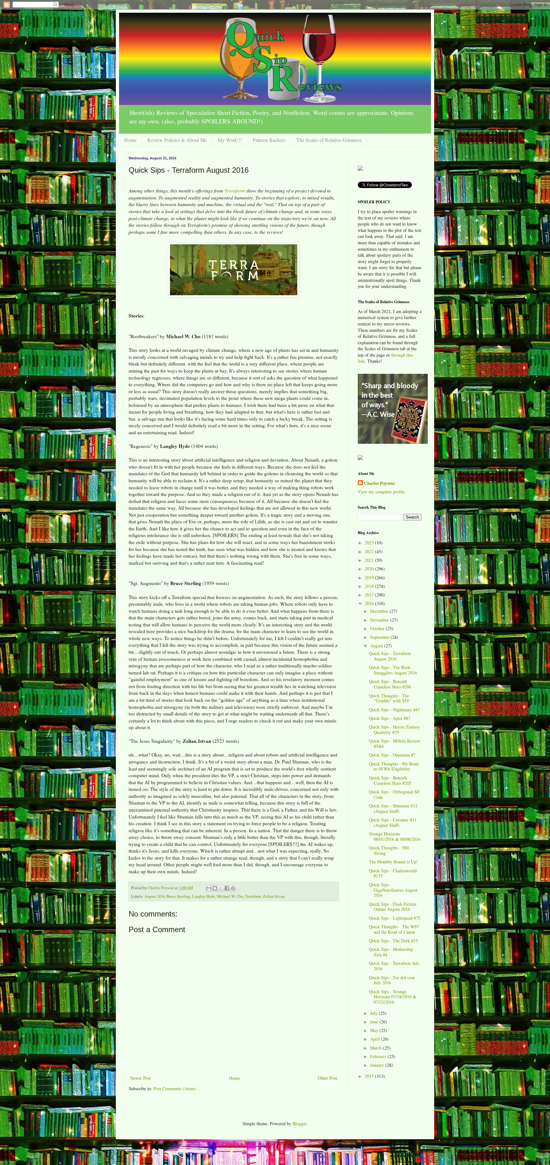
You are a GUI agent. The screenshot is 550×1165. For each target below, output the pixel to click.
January (377, 1065)
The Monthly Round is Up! (393, 862)
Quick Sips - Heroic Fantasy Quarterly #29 (394, 729)
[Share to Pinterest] (233, 888)
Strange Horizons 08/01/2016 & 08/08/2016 (394, 836)
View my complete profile (381, 492)
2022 (370, 551)
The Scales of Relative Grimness (329, 139)
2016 (370, 603)
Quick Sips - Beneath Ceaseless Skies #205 (390, 780)
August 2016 (155, 896)
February (379, 1056)
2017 (370, 595)
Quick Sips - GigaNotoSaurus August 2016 (393, 890)
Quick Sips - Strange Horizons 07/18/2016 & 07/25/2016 (392, 996)
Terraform (235, 190)
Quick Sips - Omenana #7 (392, 755)
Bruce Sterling (178, 896)
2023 (370, 543)
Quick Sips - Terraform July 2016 (394, 966)
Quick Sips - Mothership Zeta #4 (391, 952)
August (377, 646)
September (380, 637)
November (380, 620)
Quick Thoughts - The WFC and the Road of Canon (394, 929)
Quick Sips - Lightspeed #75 (394, 918)
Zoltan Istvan (274, 896)
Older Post (327, 1078)
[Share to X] (221, 888)
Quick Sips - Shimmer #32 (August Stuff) (393, 808)
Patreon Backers (269, 139)
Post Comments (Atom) (174, 1088)
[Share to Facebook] (227, 888)
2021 (370, 560)
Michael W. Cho (230, 896)
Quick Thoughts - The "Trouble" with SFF (389, 698)
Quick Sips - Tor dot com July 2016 (392, 980)
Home (130, 139)
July (374, 1013)
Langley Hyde (203, 896)
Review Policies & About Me (177, 139)
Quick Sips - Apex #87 (389, 718)
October (378, 628)
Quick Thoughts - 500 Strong (389, 850)
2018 (370, 586)
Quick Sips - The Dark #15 (393, 941)
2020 (370, 569)
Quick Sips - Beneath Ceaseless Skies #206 (390, 684)
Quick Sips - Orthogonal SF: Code (395, 794)
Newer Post (140, 1078)
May (374, 1030)
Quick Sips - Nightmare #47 (394, 710)
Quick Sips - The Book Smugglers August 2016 (393, 670)
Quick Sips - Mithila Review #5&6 (394, 743)
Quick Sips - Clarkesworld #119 (393, 873)
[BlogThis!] (215, 888)
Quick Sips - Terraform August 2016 (390, 656)
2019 (370, 578)
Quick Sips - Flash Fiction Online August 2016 (392, 906)
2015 (370, 1076)
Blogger (300, 1123)
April (375, 1039)
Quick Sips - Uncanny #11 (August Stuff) (393, 822)
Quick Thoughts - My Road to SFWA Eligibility (394, 766)
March (376, 1048)
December (380, 611)
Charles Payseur (379, 483)
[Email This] (209, 888)
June (374, 1022)
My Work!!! (230, 139)
